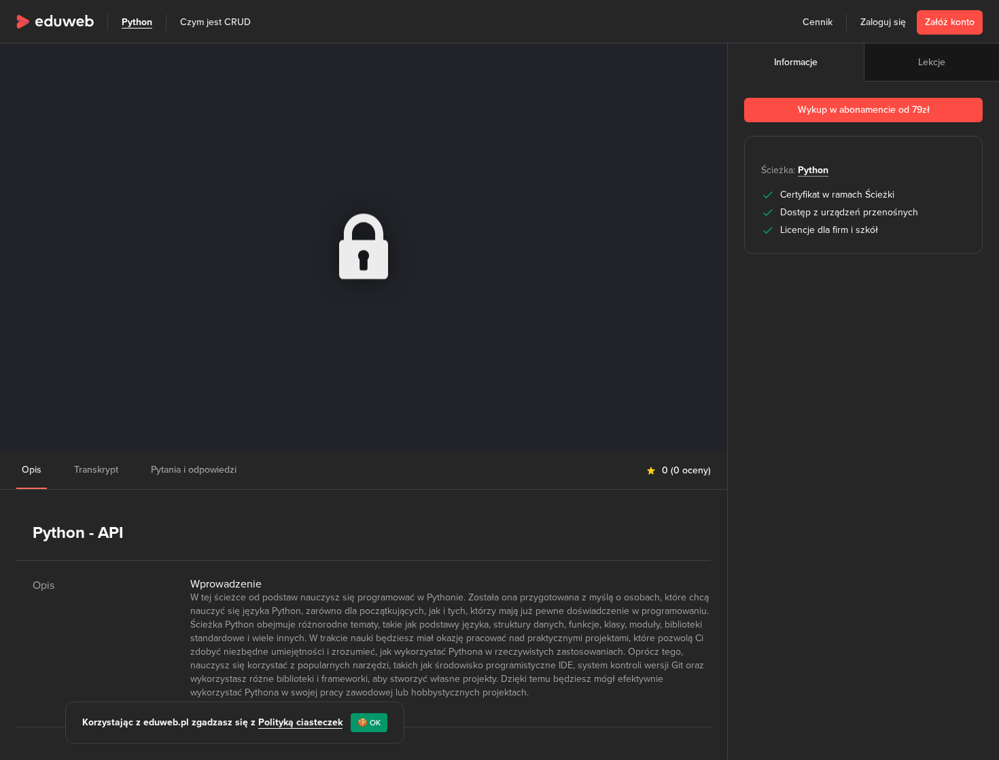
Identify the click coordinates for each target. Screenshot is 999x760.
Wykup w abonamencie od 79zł (864, 109)
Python (137, 22)
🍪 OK (369, 722)
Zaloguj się (883, 22)
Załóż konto (950, 22)
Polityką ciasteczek (300, 722)
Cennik (817, 22)
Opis (31, 469)
